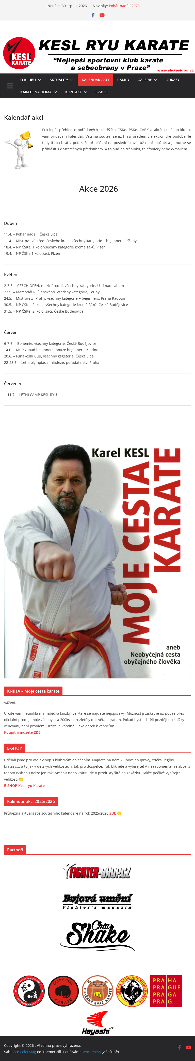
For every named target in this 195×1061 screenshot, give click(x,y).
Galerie (145, 79)
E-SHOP (102, 91)
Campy (123, 79)
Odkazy (173, 79)
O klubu (28, 79)
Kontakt (73, 91)
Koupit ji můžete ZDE (22, 732)
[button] (38, 79)
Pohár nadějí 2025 (124, 5)
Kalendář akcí (95, 79)
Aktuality (59, 79)
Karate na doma (36, 91)
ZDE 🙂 (115, 813)
